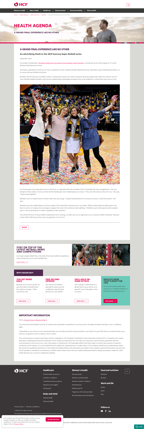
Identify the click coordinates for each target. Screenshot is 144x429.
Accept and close (53, 419)
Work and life (91, 10)
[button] (139, 426)
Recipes (103, 378)
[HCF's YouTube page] (102, 411)
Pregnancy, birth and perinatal (82, 392)
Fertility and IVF (77, 388)
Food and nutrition (76, 10)
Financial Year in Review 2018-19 (35, 320)
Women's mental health (80, 378)
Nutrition (104, 374)
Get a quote (109, 301)
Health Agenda (24, 15)
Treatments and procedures (52, 381)
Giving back (47, 388)
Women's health (19, 10)
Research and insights (50, 385)
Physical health (48, 401)
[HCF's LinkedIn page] (110, 411)
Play (102, 394)
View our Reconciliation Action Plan (36, 424)
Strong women (77, 374)
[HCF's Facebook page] (106, 411)
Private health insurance (51, 374)
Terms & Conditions (32, 406)
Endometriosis (77, 385)
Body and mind (60, 10)
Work (103, 391)
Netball (43, 15)
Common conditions (50, 378)
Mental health (48, 398)
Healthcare (47, 10)
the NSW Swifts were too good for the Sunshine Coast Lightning (61, 63)
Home (15, 15)
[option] (70, 134)
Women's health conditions (81, 381)
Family (103, 387)
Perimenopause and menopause (83, 395)
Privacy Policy (19, 406)
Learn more (21, 262)
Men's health (34, 10)
